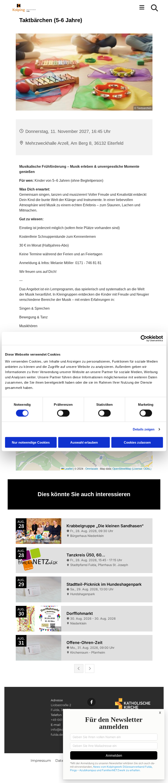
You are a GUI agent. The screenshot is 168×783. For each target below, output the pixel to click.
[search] (154, 7)
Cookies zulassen (137, 442)
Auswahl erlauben (84, 442)
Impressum (41, 760)
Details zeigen (143, 429)
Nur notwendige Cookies (31, 442)
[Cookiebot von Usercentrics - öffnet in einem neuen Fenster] (144, 338)
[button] (103, 7)
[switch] (63, 413)
